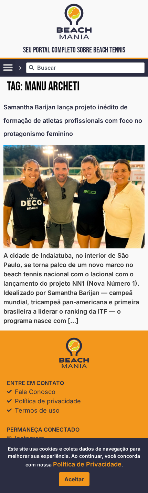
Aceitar (74, 479)
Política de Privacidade (87, 464)
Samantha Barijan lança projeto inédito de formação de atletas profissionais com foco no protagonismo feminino (72, 120)
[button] (7, 67)
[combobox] (85, 67)
